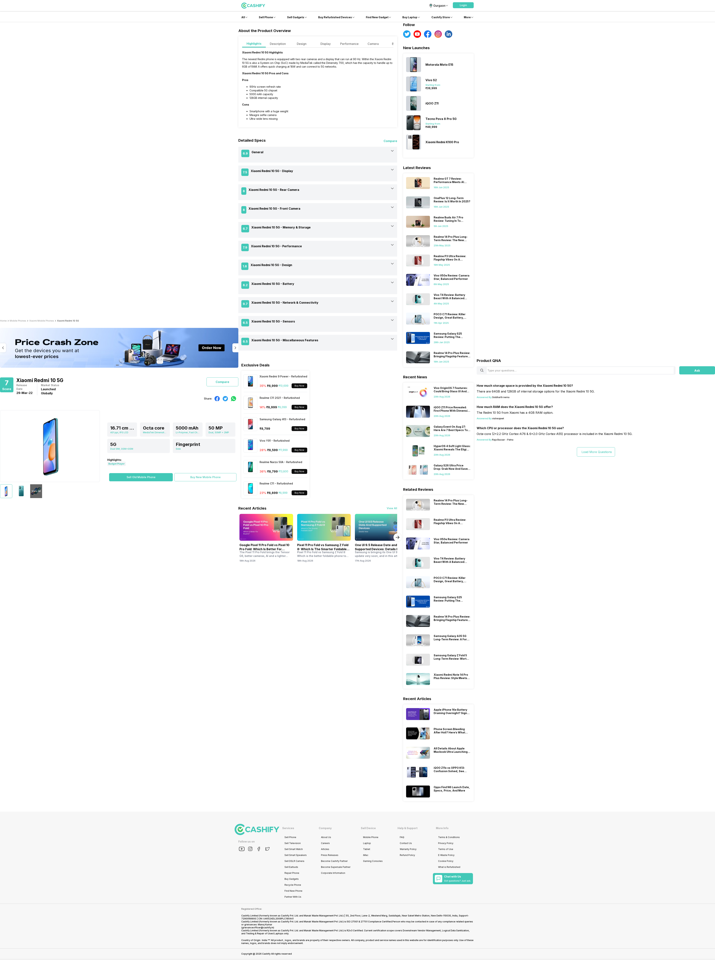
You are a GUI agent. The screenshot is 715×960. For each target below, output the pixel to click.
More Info (442, 828)
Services (288, 828)
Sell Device (368, 828)
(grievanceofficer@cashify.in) (257, 927)
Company (325, 828)
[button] (463, 5)
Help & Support (407, 828)
